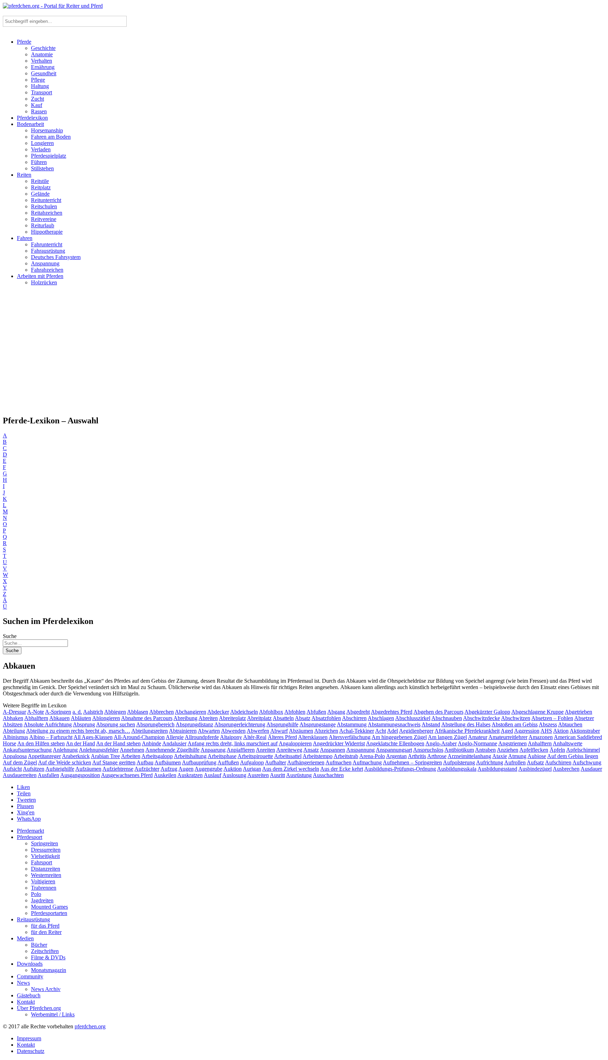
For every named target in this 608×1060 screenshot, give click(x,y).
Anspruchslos (428, 750)
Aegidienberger (416, 731)
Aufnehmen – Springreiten (412, 762)
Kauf (36, 105)
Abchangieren (190, 712)
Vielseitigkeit (45, 856)
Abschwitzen (515, 718)
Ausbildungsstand (497, 769)
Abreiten (208, 718)
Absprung (84, 724)
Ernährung (43, 67)
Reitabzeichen (46, 213)
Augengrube (208, 769)
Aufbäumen (167, 762)
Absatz (302, 718)
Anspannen (332, 750)
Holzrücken (44, 282)
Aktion (561, 731)
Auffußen (228, 762)
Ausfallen (48, 775)
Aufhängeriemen (305, 762)
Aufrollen (515, 762)
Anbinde (151, 743)
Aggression (526, 731)
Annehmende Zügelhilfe (172, 750)
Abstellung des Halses (465, 724)
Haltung (40, 86)
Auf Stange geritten (113, 762)
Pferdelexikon (32, 118)
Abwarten (209, 731)
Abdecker (218, 712)
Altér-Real (254, 737)
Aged (507, 731)
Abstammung (352, 724)
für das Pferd (45, 926)
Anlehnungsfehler (99, 750)
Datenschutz (30, 1051)
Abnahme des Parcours (146, 718)
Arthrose (436, 756)
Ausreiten (258, 775)
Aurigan (252, 769)
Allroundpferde (202, 737)
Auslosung (234, 775)
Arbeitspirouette (255, 756)
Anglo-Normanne (477, 743)
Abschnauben (446, 718)
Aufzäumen (88, 769)
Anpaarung (213, 750)
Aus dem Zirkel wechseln (290, 769)
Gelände (40, 194)
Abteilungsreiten (149, 731)
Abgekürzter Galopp (487, 712)
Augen (186, 769)
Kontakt (26, 1002)
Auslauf (212, 775)
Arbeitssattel (288, 756)
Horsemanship (47, 130)
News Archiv (46, 989)
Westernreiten (46, 875)
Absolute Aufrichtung (48, 724)
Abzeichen (326, 731)
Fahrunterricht (46, 244)
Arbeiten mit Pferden (40, 276)
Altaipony (231, 737)
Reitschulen (44, 206)
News (23, 983)
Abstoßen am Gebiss (515, 724)
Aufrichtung (489, 762)
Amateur (477, 737)
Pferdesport (29, 837)
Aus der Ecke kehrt (341, 769)
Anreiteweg (289, 750)
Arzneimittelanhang (469, 756)
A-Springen (58, 712)
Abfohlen (294, 712)
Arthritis (417, 756)
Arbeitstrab (346, 756)
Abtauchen (570, 724)
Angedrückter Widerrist (339, 743)
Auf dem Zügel (20, 762)
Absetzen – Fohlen (552, 718)
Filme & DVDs (48, 957)
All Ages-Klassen (93, 737)
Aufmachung (367, 762)
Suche (10, 636)
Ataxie (499, 756)
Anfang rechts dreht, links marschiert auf (233, 743)
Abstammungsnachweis (394, 724)
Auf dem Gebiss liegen (572, 756)
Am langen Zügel (447, 737)
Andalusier (174, 743)
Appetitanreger (44, 756)
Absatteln (283, 718)
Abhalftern (36, 718)
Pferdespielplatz (48, 156)
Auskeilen (165, 775)
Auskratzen (190, 775)
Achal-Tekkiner (356, 731)
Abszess (548, 724)
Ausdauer (591, 769)
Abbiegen (115, 712)
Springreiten (44, 843)
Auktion (232, 769)
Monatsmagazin (48, 970)
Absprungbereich (155, 724)
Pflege (38, 80)
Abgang (336, 712)
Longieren (42, 143)
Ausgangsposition (80, 775)
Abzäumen (301, 731)
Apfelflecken (533, 750)
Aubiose (536, 756)
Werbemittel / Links (53, 1014)
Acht (380, 731)
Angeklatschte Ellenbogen (395, 743)
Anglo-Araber (441, 743)
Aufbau (145, 762)
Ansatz (311, 750)
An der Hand (80, 743)
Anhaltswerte (567, 743)
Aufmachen (338, 762)
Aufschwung (586, 762)
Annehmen (132, 750)
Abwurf (279, 731)
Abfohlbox (271, 712)
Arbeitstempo (317, 756)
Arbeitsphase (222, 756)
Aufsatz (535, 762)
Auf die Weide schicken (64, 762)
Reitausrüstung (33, 919)
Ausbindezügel (535, 769)
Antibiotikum (459, 750)
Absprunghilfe (282, 724)
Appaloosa (15, 756)
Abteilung (14, 731)
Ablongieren (106, 718)
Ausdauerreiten (20, 775)
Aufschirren (558, 762)
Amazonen (540, 737)
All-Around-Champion (139, 737)
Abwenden (233, 731)
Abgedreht (358, 712)
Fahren (24, 238)
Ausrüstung (299, 775)
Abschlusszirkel (412, 718)
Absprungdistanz (194, 724)
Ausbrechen (566, 769)
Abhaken (13, 718)
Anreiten (265, 750)
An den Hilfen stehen (41, 743)
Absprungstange (317, 724)
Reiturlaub (42, 225)
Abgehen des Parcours (438, 712)
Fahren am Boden (51, 137)
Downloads (30, 964)
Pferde (24, 42)
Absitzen (13, 724)
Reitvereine (43, 219)
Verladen (41, 149)
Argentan (396, 756)
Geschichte (43, 48)
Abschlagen (381, 718)
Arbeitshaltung (190, 756)
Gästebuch (28, 995)
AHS (546, 731)
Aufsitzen (33, 769)
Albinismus (15, 737)
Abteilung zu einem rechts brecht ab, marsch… (78, 731)
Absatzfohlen (326, 718)
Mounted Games (49, 907)
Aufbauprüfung (199, 762)
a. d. (77, 712)
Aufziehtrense (117, 769)
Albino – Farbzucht (50, 737)
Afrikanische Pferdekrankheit (467, 731)
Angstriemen (512, 743)
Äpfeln (557, 750)
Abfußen (316, 712)
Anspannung (45, 263)
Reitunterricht (46, 200)
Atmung (517, 756)
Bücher (39, 945)
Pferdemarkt (30, 831)
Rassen (39, 111)
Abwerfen (258, 731)
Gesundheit (43, 73)
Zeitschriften (45, 951)
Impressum (29, 1038)
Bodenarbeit (30, 124)
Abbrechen (161, 712)
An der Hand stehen (118, 743)
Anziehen (507, 750)
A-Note (35, 712)
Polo (36, 894)
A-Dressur (14, 712)
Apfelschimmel (583, 750)
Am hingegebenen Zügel (399, 737)
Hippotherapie (47, 232)
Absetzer (584, 718)
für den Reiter (46, 932)
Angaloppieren (295, 743)
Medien (25, 938)
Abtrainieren (183, 731)
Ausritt (277, 775)
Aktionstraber (585, 731)
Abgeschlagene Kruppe (537, 712)
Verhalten (41, 61)
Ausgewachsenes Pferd (127, 775)
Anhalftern (540, 743)
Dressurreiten (46, 850)
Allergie (175, 737)
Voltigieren (43, 881)
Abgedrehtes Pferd (391, 712)
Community (30, 976)
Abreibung (185, 718)
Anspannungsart (394, 750)
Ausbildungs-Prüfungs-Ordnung (400, 769)
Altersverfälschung (349, 737)
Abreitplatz (259, 718)
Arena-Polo (372, 756)
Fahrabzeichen (47, 270)
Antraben (485, 750)
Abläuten (81, 718)
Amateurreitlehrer (507, 737)
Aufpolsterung (459, 762)
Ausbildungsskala (456, 769)
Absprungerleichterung (239, 724)
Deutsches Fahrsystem (56, 257)
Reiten (24, 175)
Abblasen (137, 712)
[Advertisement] (304, 353)
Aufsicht (12, 769)
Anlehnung (65, 750)
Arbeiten (130, 756)
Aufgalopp (252, 762)
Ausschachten (328, 775)
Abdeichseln (244, 712)
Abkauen (59, 718)
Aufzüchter (146, 769)
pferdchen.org (90, 1026)
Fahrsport (41, 862)
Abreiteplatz (232, 718)
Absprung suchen (115, 724)
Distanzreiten (45, 869)
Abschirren (354, 718)
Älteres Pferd (282, 737)
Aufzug (168, 769)
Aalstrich (93, 712)
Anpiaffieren (241, 750)
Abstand (431, 724)
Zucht (37, 99)
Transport (41, 92)
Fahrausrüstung (48, 251)
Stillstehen (42, 168)
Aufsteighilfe (59, 769)
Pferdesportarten (49, 913)
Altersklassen (313, 737)
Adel (392, 731)
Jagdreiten (42, 900)
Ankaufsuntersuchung (27, 750)
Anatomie (42, 54)
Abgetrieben (578, 712)
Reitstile (40, 181)
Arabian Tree (105, 756)
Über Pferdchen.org (39, 1008)
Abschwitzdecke (481, 718)
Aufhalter (275, 762)
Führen (39, 162)
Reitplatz (41, 187)
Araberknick (76, 756)
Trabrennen (43, 888)
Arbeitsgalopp (157, 756)
